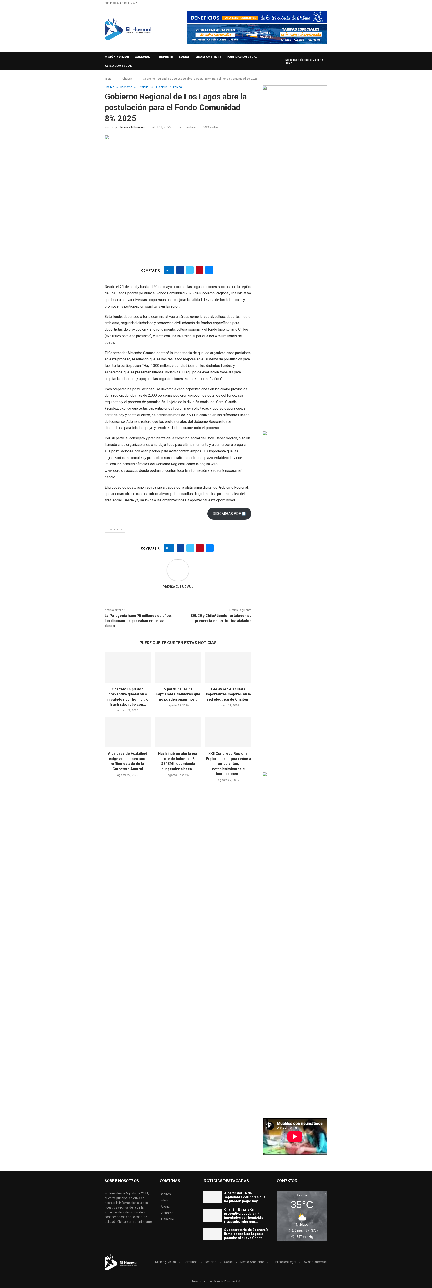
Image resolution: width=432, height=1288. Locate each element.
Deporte (166, 56)
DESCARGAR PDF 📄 (229, 513)
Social (184, 56)
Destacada (115, 529)
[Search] (281, 61)
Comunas (142, 56)
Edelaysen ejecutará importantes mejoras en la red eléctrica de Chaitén (228, 694)
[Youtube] (325, 3)
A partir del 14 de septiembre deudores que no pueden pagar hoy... (178, 694)
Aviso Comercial (118, 65)
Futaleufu (166, 1200)
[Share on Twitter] (190, 270)
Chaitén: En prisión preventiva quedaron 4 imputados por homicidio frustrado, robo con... (244, 1215)
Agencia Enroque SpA (226, 1281)
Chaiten (127, 78)
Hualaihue (167, 1219)
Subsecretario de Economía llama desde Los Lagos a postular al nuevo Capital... (246, 1234)
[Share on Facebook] (180, 270)
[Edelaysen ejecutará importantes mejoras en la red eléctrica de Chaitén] (228, 667)
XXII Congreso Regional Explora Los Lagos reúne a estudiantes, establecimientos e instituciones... (228, 763)
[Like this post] (170, 270)
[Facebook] (320, 3)
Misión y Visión (117, 56)
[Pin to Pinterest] (199, 270)
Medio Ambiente (208, 56)
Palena (165, 1206)
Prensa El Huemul (132, 127)
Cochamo (166, 1212)
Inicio (108, 78)
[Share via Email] (209, 270)
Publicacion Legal (242, 56)
